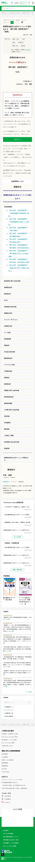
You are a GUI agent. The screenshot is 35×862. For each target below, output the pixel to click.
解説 (13, 42)
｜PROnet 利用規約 (7, 833)
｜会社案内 (5, 830)
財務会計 (21, 42)
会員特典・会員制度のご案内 (10, 734)
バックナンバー (9, 710)
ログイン (17, 139)
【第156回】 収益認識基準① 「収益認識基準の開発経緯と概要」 (18, 213)
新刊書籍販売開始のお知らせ (10, 782)
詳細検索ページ (9, 707)
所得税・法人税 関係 (7, 760)
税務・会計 (26, 13)
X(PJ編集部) (7, 799)
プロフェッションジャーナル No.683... (12, 779)
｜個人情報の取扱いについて (10, 837)
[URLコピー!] (2, 859)
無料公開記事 (9, 716)
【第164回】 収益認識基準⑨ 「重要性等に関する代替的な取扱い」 (18, 268)
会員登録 (16, 3)
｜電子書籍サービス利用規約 (10, 843)
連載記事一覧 (9, 713)
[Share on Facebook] (2, 851)
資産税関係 (5, 763)
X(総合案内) (7, 796)
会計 (33, 13)
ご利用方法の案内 (8, 731)
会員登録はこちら (17, 181)
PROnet (4, 13)
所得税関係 (5, 754)
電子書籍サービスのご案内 (9, 740)
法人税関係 (5, 757)
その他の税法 (5, 772)
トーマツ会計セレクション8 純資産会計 (25, 600)
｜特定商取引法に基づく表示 (10, 840)
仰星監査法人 (6, 481)
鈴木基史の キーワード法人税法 (9, 599)
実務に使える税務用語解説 (11, 751)
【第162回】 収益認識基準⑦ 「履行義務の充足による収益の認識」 (18, 253)
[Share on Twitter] (2, 855)
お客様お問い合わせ (7, 746)
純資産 (23, 46)
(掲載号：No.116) (21, 20)
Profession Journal (14, 13)
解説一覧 (15, 46)
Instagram (7, 802)
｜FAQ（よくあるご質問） (9, 846)
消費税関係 (5, 766)
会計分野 (4, 769)
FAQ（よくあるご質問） (8, 743)
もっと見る (17, 537)
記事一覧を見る (17, 570)
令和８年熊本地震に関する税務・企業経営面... (15, 788)
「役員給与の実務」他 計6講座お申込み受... (14, 785)
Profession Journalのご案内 (10, 737)
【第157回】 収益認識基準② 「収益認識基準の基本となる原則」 (18, 222)
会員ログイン (23, 3)
